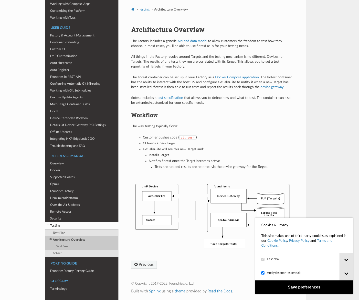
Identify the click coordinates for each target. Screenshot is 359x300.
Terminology (58, 288)
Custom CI (57, 49)
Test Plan (59, 232)
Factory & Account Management (72, 35)
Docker (55, 170)
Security (56, 218)
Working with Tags (63, 17)
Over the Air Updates (65, 204)
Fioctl (54, 111)
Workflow (62, 246)
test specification (170, 98)
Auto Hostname (61, 62)
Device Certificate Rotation (69, 118)
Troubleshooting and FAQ (67, 145)
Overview (57, 163)
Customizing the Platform (67, 10)
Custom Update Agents (66, 97)
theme (180, 291)
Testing (55, 225)
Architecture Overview (69, 239)
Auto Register (59, 70)
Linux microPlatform (64, 197)
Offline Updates (61, 131)
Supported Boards (62, 177)
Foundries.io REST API (65, 76)
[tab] (346, 260)
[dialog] (304, 256)
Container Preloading (64, 42)
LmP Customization (63, 56)
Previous (146, 264)
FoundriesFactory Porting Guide (72, 270)
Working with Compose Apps (70, 3)
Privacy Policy (299, 240)
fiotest (57, 253)
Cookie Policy (277, 240)
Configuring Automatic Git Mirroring (75, 83)
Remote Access (61, 211)
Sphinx (155, 291)
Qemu (54, 184)
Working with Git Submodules (70, 90)
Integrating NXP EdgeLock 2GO (72, 138)
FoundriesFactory (62, 191)
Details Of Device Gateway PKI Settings (78, 125)
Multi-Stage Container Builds (70, 104)
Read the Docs (220, 291)
